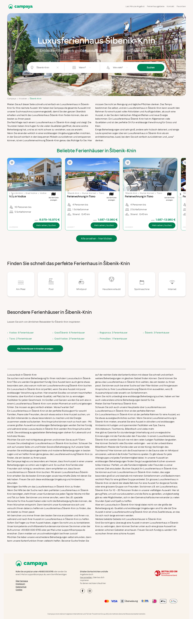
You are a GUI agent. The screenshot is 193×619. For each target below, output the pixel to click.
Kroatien (23, 98)
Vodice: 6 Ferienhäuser (21, 332)
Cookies (19, 590)
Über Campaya (22, 581)
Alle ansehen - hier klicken (96, 238)
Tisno (101, 193)
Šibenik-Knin (35, 98)
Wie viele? (118, 67)
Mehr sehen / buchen (46, 225)
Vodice (43, 193)
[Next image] (180, 194)
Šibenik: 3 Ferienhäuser (157, 332)
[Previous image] (13, 194)
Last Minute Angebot (135, 6)
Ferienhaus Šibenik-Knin (124, 403)
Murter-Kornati (89, 193)
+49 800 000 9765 (45, 571)
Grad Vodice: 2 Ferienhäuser (69, 338)
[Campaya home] (20, 6)
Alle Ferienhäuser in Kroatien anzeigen (35, 348)
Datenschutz (21, 587)
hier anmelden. (86, 577)
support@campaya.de (37, 574)
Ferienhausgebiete (155, 6)
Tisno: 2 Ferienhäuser (20, 338)
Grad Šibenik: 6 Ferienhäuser (69, 332)
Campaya (11, 98)
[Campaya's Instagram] (89, 590)
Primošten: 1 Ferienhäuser (113, 338)
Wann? (82, 67)
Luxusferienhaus (154, 407)
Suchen (151, 67)
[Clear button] (57, 67)
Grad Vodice (31, 193)
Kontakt (170, 6)
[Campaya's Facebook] (82, 590)
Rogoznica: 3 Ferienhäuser (113, 332)
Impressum (20, 584)
